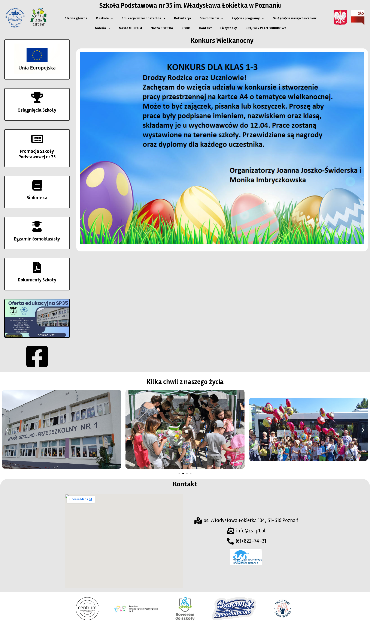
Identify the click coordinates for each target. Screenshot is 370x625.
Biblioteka (37, 198)
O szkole (102, 18)
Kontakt (205, 28)
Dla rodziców (209, 18)
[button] (7, 430)
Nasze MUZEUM (130, 28)
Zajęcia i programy (246, 18)
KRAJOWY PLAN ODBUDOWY (266, 28)
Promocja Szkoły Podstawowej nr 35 (37, 154)
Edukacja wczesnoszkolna (141, 18)
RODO (186, 28)
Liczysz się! (228, 28)
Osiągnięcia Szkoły (37, 110)
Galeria (100, 28)
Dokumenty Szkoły (37, 280)
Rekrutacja (182, 18)
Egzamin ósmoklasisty (37, 239)
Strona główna (76, 18)
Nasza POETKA (162, 28)
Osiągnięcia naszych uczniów (294, 18)
